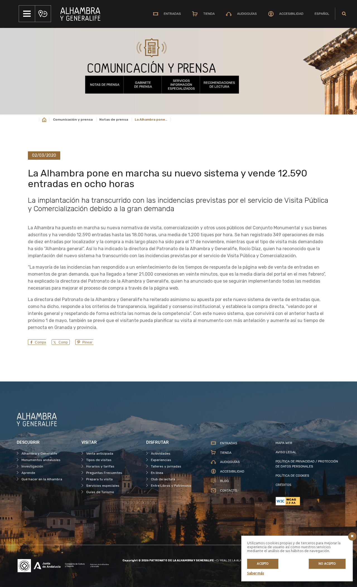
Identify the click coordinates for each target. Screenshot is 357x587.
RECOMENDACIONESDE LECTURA (219, 85)
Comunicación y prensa (73, 119)
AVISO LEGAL (286, 452)
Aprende (28, 473)
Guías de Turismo (100, 492)
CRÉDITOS (283, 485)
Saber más (255, 573)
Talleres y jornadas (166, 466)
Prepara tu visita (99, 479)
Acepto (263, 564)
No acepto (327, 564)
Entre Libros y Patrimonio (171, 486)
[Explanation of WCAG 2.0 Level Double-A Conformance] (308, 501)
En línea (157, 473)
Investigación (32, 466)
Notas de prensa (104, 85)
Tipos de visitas (99, 460)
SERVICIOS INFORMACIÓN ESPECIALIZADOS (181, 84)
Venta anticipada (99, 453)
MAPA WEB (284, 443)
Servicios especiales (102, 486)
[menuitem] (322, 13)
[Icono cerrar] (352, 536)
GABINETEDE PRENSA (143, 85)
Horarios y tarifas (100, 466)
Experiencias (161, 460)
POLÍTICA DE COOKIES (292, 476)
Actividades (160, 453)
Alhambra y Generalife (39, 453)
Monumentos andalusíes (41, 460)
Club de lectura (163, 479)
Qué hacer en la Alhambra (41, 479)
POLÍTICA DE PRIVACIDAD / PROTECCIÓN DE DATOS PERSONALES (307, 463)
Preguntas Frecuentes (104, 473)
